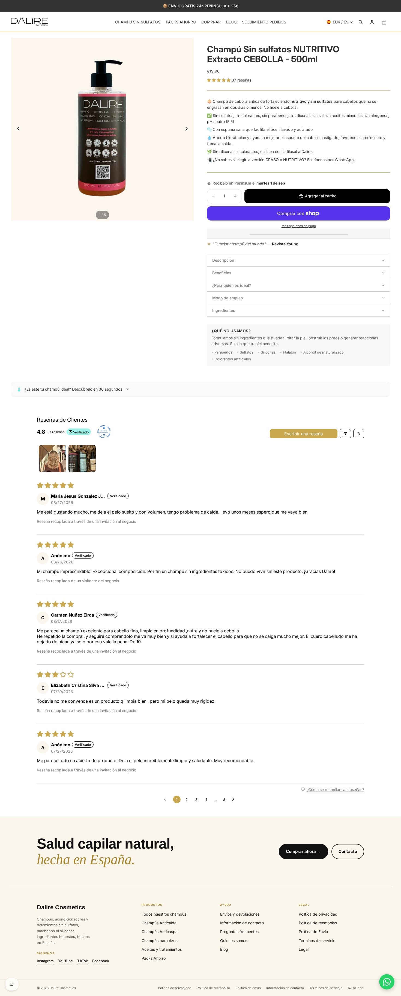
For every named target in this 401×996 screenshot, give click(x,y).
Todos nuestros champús (164, 914)
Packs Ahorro (154, 958)
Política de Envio (313, 931)
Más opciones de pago (299, 226)
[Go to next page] (234, 799)
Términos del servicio (325, 988)
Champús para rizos (159, 940)
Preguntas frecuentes (239, 931)
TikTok (82, 961)
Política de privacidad (318, 914)
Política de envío (248, 988)
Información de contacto (242, 922)
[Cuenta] (372, 22)
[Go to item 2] (82, 458)
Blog (224, 949)
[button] (219, 80)
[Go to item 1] (52, 458)
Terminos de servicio (317, 940)
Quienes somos (233, 940)
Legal (304, 949)
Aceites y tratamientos (162, 949)
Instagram (45, 961)
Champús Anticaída (159, 922)
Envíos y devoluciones (239, 914)
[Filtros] (345, 433)
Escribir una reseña (303, 433)
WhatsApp (344, 159)
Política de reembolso (318, 922)
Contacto (348, 851)
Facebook (100, 961)
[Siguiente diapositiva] (188, 129)
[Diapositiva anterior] (17, 129)
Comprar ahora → (303, 851)
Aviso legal (356, 988)
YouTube (65, 961)
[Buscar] (361, 22)
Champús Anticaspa (160, 931)
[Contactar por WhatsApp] (386, 981)
